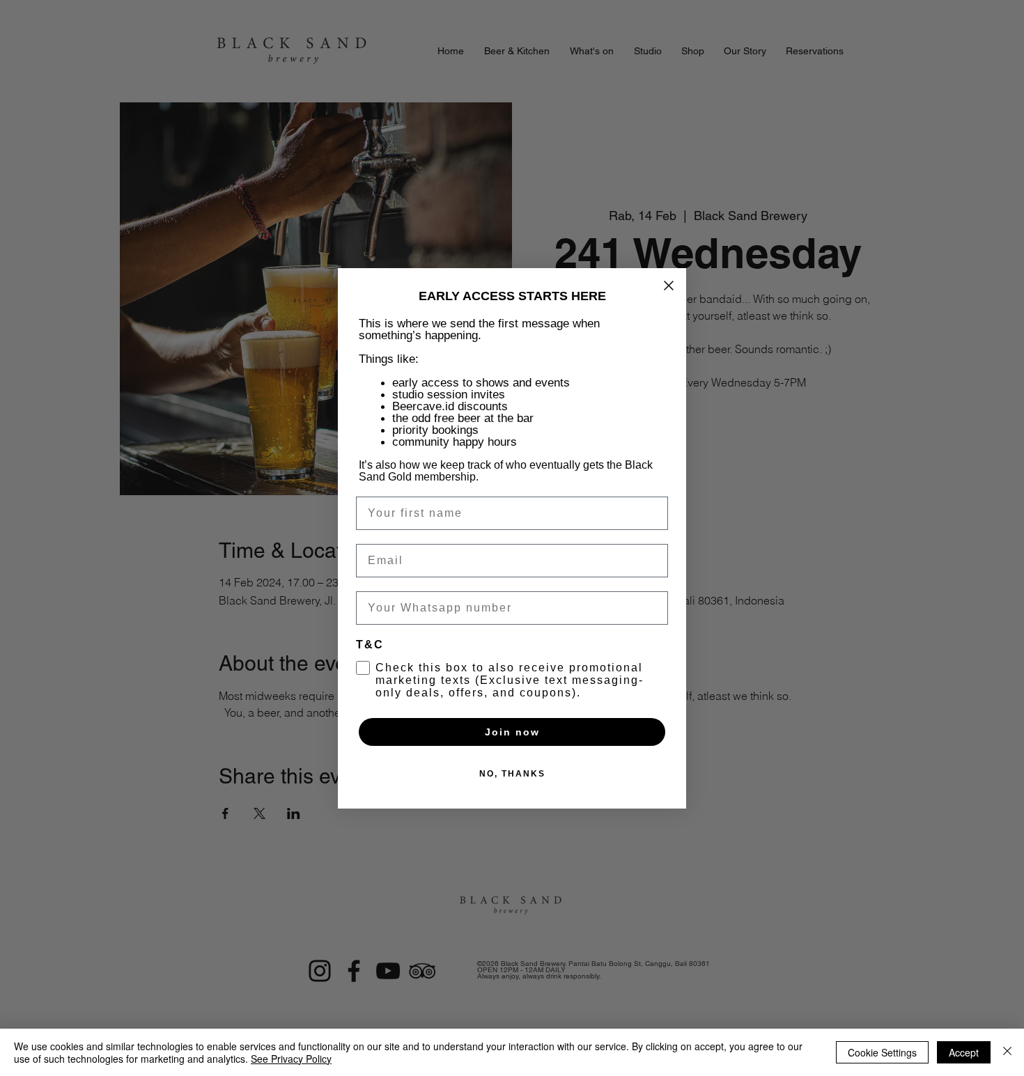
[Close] (1007, 1052)
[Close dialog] (668, 285)
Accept (964, 1052)
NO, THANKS (512, 774)
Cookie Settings (882, 1052)
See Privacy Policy (291, 1059)
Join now (512, 732)
